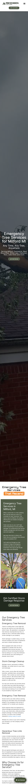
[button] (24, 3)
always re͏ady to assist (15, 716)
